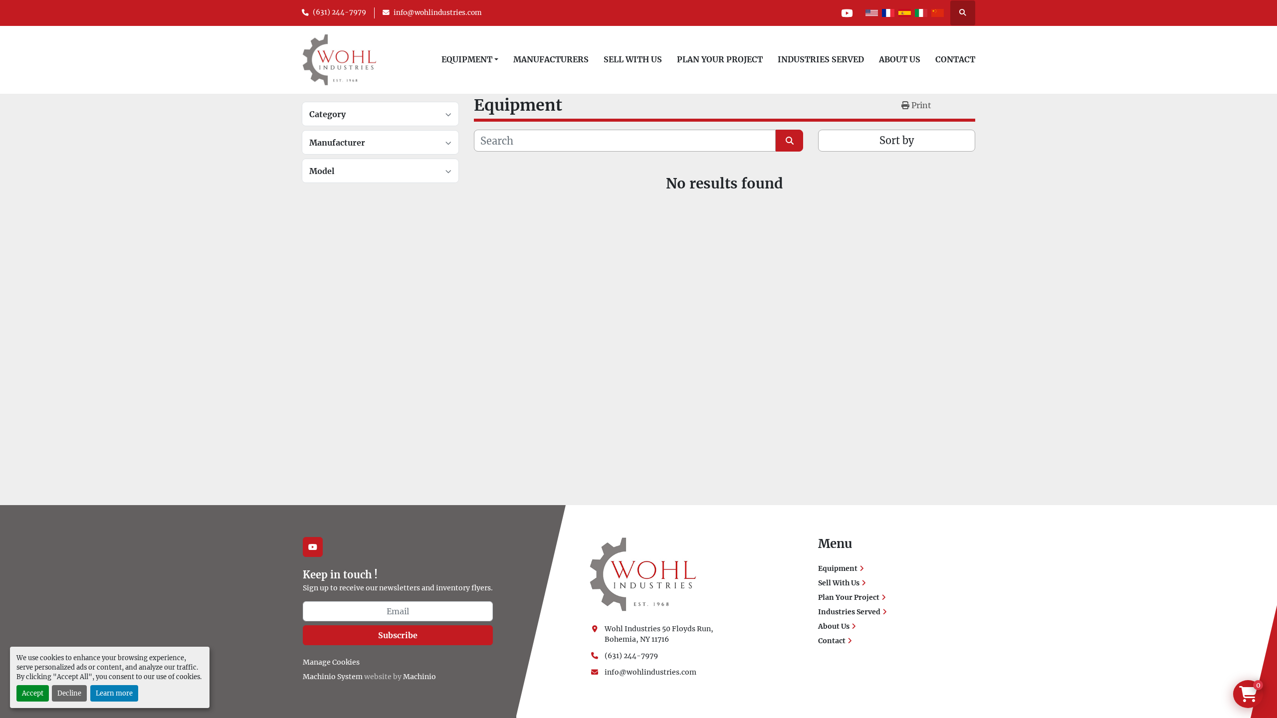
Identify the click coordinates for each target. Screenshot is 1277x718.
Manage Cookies (331, 662)
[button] (469, 59)
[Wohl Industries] (643, 573)
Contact (955, 59)
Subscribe (398, 635)
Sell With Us (633, 59)
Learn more (114, 693)
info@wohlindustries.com (438, 12)
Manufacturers (551, 59)
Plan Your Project (720, 59)
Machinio (419, 676)
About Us (899, 59)
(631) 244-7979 (339, 12)
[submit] (789, 141)
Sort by (896, 140)
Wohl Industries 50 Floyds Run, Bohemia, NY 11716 (660, 634)
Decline (69, 693)
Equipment (466, 59)
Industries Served (821, 59)
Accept (32, 693)
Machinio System (333, 676)
